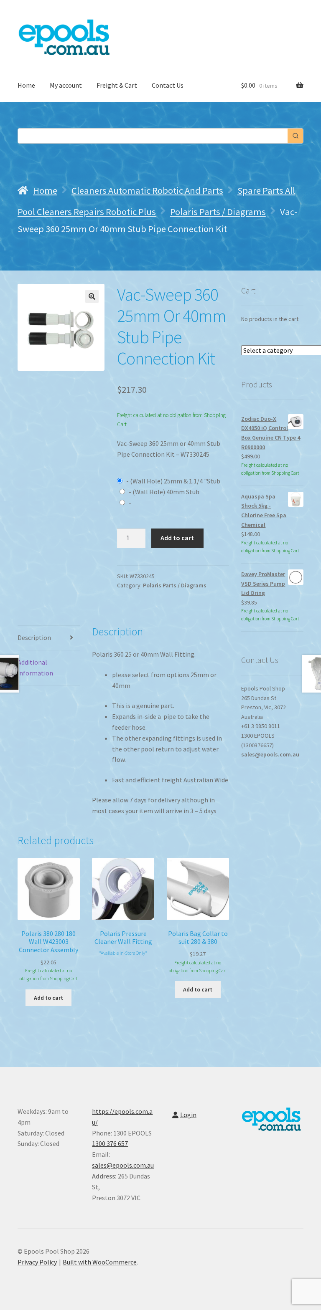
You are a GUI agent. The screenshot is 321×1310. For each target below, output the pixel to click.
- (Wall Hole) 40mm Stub (163, 492)
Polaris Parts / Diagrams (218, 211)
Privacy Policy (37, 1262)
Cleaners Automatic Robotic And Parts (147, 190)
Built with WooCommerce (100, 1262)
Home (26, 85)
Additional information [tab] (35, 667)
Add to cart (177, 538)
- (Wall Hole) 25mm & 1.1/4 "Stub (172, 481)
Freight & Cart (117, 85)
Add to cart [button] (48, 997)
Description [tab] (34, 637)
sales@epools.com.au (270, 754)
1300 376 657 (110, 1143)
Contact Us (167, 85)
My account (66, 85)
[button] (92, 296)
